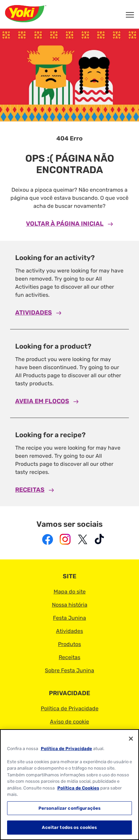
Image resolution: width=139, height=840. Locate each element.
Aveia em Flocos (42, 401)
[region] (69, 784)
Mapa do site (70, 591)
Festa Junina (69, 618)
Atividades (33, 312)
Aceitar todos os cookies (69, 827)
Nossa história (69, 605)
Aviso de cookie (69, 721)
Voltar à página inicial (65, 223)
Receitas (30, 489)
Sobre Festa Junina (69, 670)
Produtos (69, 644)
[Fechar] (130, 738)
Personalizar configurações (69, 808)
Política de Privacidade (70, 708)
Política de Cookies (78, 787)
